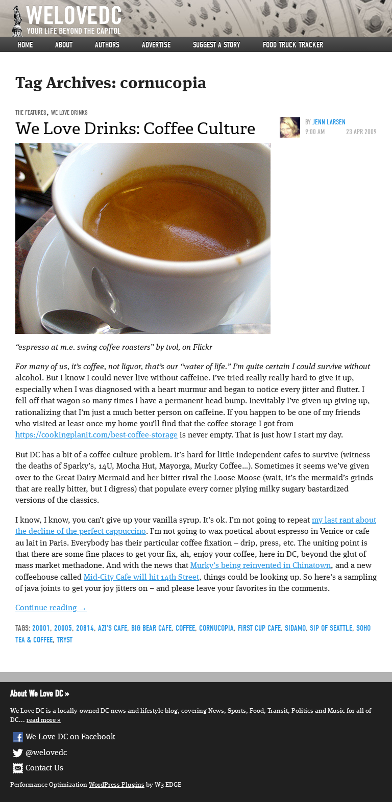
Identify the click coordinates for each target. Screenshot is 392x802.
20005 (63, 628)
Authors (107, 44)
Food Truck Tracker (293, 44)
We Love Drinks (69, 112)
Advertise (156, 44)
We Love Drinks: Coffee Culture (135, 128)
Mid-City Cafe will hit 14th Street (141, 578)
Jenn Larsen (329, 122)
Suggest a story (216, 44)
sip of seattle (331, 628)
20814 (85, 628)
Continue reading (51, 608)
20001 (41, 628)
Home (25, 44)
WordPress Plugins (116, 785)
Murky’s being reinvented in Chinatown (260, 566)
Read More (41, 720)
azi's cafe (112, 628)
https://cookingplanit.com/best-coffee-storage (96, 435)
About (63, 44)
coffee (185, 628)
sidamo (295, 628)
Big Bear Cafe (151, 628)
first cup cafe (259, 628)
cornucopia (216, 628)
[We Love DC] (201, 21)
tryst (64, 639)
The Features (30, 112)
